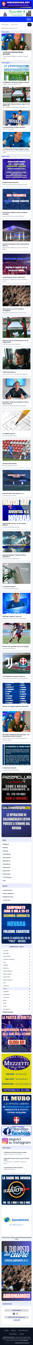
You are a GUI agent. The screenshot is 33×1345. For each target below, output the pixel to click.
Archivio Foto (6, 871)
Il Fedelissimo (6, 864)
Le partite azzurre (7, 890)
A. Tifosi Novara (7, 877)
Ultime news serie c (24, 1330)
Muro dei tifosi (13, 1334)
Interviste (5, 851)
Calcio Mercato (7, 854)
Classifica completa (7, 1012)
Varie (4, 880)
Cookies (6, 1330)
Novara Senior (6, 867)
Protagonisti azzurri (8, 897)
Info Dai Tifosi (6, 874)
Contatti (22, 1334)
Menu (28, 19)
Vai (29, 24)
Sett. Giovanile (7, 857)
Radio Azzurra (6, 861)
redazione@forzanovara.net (22, 1343)
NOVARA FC (6, 844)
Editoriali (5, 847)
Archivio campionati (8, 893)
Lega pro (13, 1330)
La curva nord (6, 900)
